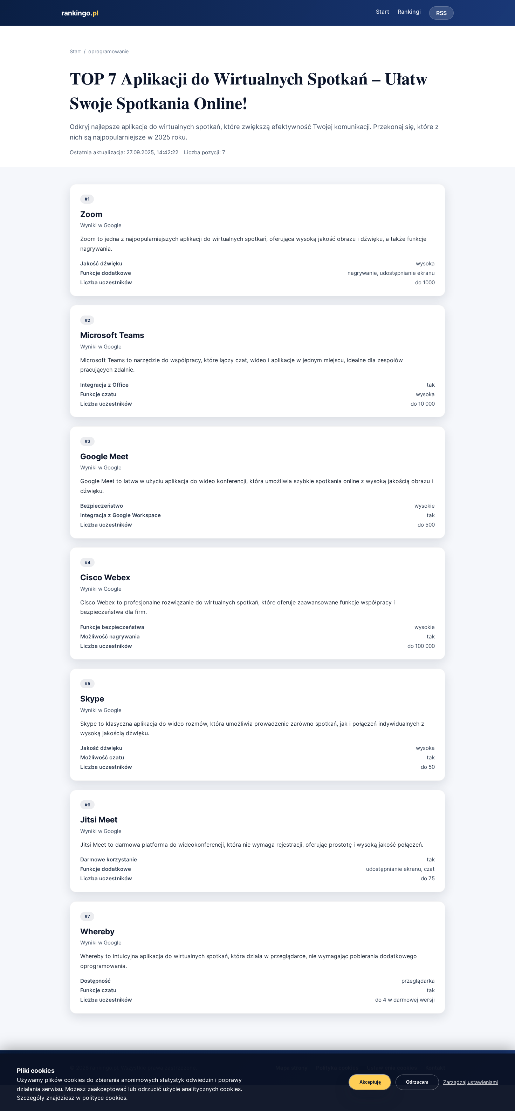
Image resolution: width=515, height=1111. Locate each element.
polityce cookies (104, 1097)
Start (382, 11)
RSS (441, 12)
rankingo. (79, 13)
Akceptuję (370, 1082)
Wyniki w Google (101, 225)
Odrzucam (417, 1082)
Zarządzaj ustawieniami (470, 1082)
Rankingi (409, 11)
